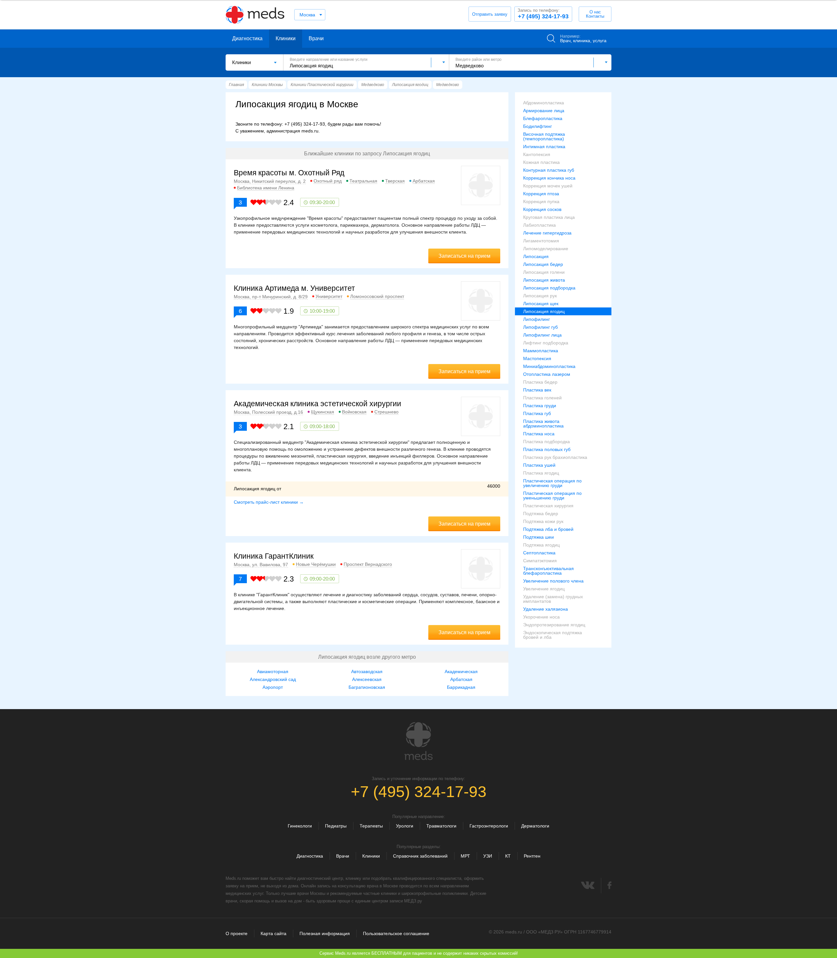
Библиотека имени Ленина (265, 187)
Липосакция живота (544, 280)
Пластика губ (537, 413)
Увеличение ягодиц (544, 588)
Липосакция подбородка (549, 287)
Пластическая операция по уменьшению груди (552, 495)
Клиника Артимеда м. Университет (294, 288)
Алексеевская (367, 679)
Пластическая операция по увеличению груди (552, 483)
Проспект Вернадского (368, 564)
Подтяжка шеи (538, 537)
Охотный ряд (328, 180)
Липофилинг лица (542, 335)
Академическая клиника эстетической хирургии (317, 403)
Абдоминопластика (543, 102)
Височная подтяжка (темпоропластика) (544, 136)
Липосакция (536, 256)
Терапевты (371, 825)
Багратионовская (367, 687)
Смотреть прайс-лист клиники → (269, 502)
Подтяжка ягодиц (541, 545)
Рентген (532, 856)
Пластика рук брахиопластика (555, 457)
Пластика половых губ (547, 449)
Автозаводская (367, 671)
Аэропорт (273, 687)
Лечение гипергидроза (547, 232)
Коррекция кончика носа (549, 178)
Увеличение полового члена (553, 581)
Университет (329, 296)
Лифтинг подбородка (545, 342)
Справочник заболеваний (420, 856)
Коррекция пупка (541, 201)
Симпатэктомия (540, 560)
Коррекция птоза (541, 193)
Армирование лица (543, 110)
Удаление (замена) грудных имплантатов (553, 599)
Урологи (404, 825)
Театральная (363, 180)
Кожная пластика (541, 162)
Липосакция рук (540, 295)
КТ (508, 856)
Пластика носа (539, 433)
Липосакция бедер (543, 264)
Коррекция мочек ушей (547, 185)
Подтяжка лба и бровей (548, 529)
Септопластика (539, 552)
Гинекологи (300, 825)
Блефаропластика (542, 118)
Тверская (395, 180)
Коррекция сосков (542, 209)
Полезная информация (324, 933)
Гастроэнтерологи (489, 825)
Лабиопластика (539, 225)
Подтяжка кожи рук (543, 521)
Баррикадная (461, 687)
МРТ (465, 856)
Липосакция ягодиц (544, 311)
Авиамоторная (272, 671)
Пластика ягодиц (541, 473)
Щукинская (322, 411)
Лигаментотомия (541, 240)
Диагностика (247, 38)
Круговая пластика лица (549, 217)
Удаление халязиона (545, 609)
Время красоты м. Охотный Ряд (289, 172)
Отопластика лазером (546, 374)
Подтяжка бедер (540, 513)
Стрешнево (386, 411)
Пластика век (537, 389)
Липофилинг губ (540, 327)
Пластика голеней (542, 397)
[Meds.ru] (418, 741)
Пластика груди (539, 405)
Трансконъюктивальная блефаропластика (548, 571)
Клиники (286, 38)
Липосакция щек (540, 303)
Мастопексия (537, 358)
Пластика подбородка (546, 441)
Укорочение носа (541, 616)
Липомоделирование (545, 248)
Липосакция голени (544, 272)
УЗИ (487, 856)
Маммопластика (540, 350)
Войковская (354, 411)
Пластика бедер (540, 382)
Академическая (461, 671)
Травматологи (441, 825)
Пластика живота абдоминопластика (543, 423)
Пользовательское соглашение (396, 933)
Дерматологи (535, 825)
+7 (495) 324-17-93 (543, 14)
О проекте (237, 933)
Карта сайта (273, 933)
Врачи (316, 38)
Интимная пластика (544, 146)
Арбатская (424, 180)
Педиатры (336, 825)
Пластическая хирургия (548, 505)
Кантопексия (536, 154)
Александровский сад (273, 679)
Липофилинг (536, 319)
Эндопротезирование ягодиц (554, 624)
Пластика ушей (539, 465)
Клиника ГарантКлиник (274, 556)
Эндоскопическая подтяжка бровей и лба (552, 635)
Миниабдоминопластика (549, 366)
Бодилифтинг (537, 126)
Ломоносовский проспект (377, 296)
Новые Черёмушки (316, 564)
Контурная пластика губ (548, 170)
